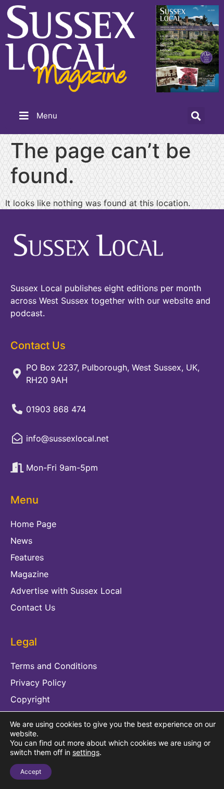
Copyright (30, 699)
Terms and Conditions (53, 666)
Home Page (33, 524)
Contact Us (32, 607)
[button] (196, 115)
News (21, 540)
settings (85, 752)
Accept (30, 771)
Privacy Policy (38, 682)
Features (27, 557)
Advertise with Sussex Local (66, 590)
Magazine (29, 574)
